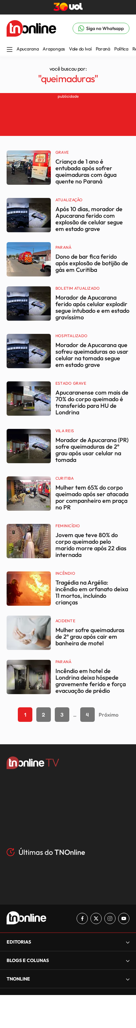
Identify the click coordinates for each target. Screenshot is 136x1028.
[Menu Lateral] (10, 50)
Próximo (109, 715)
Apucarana (28, 49)
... (74, 715)
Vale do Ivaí (80, 49)
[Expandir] (127, 979)
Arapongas (54, 49)
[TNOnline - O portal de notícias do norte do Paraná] (31, 35)
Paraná (103, 49)
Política (121, 49)
